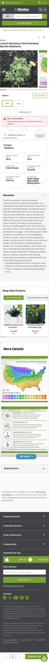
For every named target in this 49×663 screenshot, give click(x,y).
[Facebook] (5, 599)
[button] (13, 3)
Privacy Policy (26, 640)
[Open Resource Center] (44, 658)
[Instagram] (27, 599)
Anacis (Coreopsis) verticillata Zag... (35, 326)
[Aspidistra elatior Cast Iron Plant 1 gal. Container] (13, 314)
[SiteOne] (21, 11)
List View (41, 96)
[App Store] (13, 557)
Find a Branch (10, 567)
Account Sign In (24, 23)
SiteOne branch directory (13, 586)
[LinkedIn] (22, 599)
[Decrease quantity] (5, 656)
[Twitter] (10, 599)
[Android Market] (36, 557)
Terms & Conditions (10, 640)
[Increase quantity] (20, 656)
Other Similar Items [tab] (14, 298)
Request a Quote (36, 656)
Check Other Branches (40, 136)
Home (5, 30)
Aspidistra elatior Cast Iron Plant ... (13, 326)
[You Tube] (16, 599)
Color (31, 30)
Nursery (24, 30)
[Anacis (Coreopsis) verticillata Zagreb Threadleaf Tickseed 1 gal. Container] (35, 314)
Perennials (39, 30)
